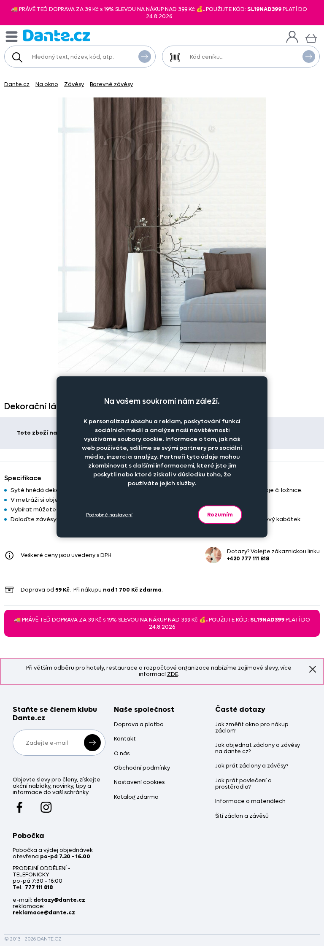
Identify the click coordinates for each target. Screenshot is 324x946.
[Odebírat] (92, 742)
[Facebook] (19, 803)
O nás (122, 754)
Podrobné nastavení (109, 514)
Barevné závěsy (111, 84)
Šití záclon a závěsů (242, 816)
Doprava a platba (139, 725)
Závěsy (74, 84)
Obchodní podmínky (142, 768)
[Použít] (308, 56)
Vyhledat (144, 56)
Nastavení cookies (139, 782)
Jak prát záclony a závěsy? (251, 766)
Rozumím (220, 514)
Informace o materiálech (250, 801)
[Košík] (311, 37)
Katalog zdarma (136, 797)
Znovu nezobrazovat (312, 669)
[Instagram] (46, 803)
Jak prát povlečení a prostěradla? (243, 784)
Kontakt (125, 739)
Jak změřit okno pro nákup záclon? (252, 728)
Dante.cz (17, 84)
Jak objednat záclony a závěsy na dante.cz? (257, 748)
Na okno (46, 84)
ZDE (172, 674)
